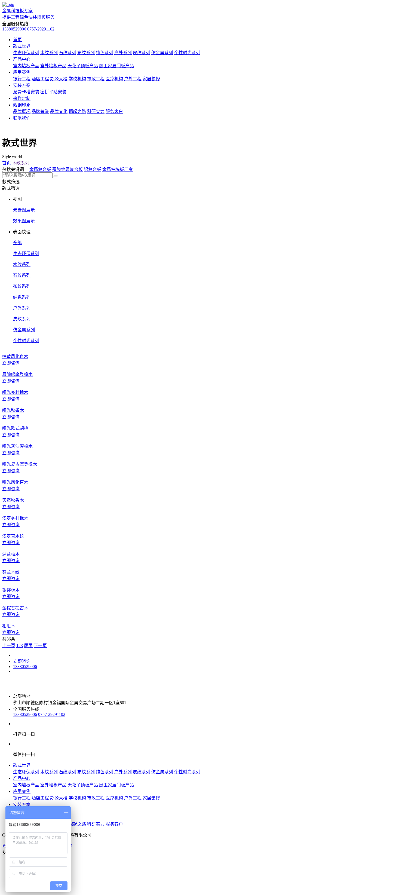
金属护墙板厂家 (117, 169)
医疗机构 (114, 78)
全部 (17, 242)
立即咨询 (21, 661)
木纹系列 (49, 52)
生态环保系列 (26, 52)
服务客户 (114, 111)
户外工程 (132, 78)
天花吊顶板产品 (82, 65)
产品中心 (21, 59)
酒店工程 (40, 78)
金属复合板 (40, 169)
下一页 (40, 645)
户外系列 (123, 52)
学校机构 (77, 78)
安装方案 (21, 85)
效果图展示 (24, 221)
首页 (17, 39)
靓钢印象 (21, 105)
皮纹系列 (141, 52)
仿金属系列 (162, 52)
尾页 (28, 645)
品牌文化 (58, 111)
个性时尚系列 (187, 52)
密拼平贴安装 (53, 92)
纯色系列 (104, 52)
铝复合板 (92, 169)
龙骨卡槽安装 (26, 92)
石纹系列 (67, 52)
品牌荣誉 (40, 111)
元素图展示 (24, 210)
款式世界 (21, 46)
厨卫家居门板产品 (116, 65)
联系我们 (21, 118)
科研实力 (95, 111)
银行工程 (21, 78)
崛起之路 (77, 111)
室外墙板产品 (53, 65)
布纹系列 (86, 52)
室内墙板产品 (26, 65)
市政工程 (95, 78)
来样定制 (21, 98)
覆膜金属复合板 (67, 169)
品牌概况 (21, 111)
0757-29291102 (40, 29)
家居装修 (151, 78)
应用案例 (21, 72)
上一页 (8, 645)
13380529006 (14, 29)
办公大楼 (58, 78)
